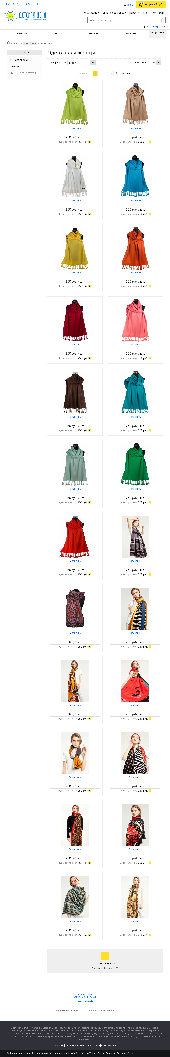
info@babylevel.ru (85, 1001)
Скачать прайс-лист (68, 1010)
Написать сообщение (101, 1010)
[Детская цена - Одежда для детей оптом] (25, 11)
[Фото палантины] (75, 104)
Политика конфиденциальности (102, 1045)
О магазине (57, 1045)
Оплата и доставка (75, 1045)
